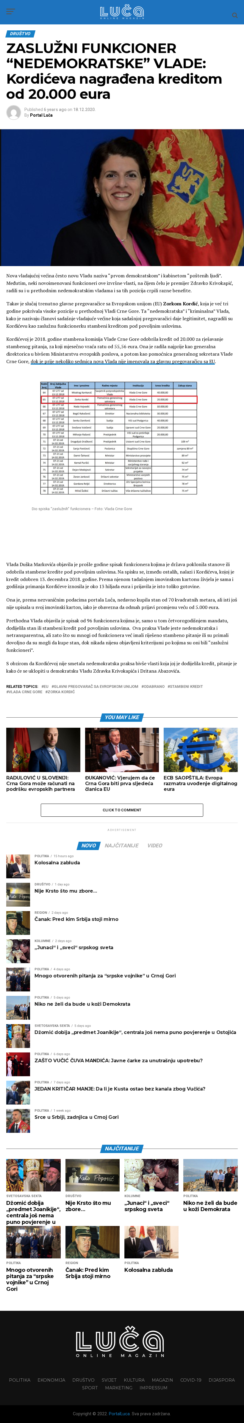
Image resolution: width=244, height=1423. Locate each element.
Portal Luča (41, 115)
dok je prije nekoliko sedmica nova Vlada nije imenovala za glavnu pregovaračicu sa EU (123, 361)
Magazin (162, 1380)
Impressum (154, 1388)
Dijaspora (222, 1380)
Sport (90, 1388)
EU (46, 687)
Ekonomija (51, 1380)
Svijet (109, 1380)
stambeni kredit (186, 687)
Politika (19, 1380)
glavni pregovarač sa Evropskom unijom (96, 687)
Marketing (118, 1388)
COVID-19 (190, 1380)
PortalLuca (119, 1413)
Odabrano (154, 687)
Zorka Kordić (61, 692)
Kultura (134, 1380)
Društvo (83, 1380)
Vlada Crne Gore (25, 692)
